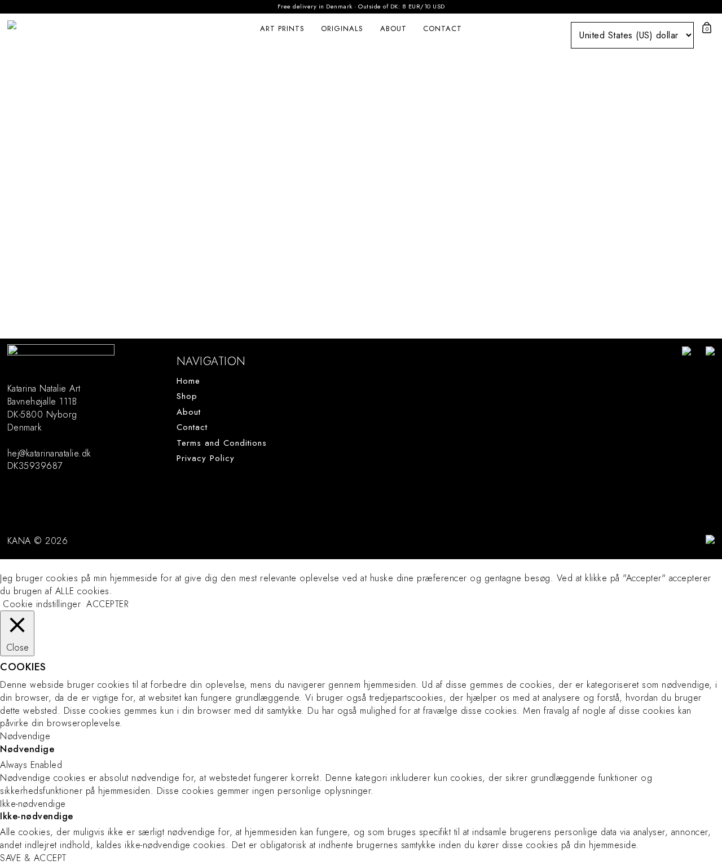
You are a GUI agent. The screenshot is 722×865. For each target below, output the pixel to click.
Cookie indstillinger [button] (42, 604)
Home (188, 381)
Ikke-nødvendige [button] (33, 803)
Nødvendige (27, 749)
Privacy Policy (206, 458)
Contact (442, 28)
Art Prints (282, 28)
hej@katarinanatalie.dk (49, 453)
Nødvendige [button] (25, 736)
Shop (187, 396)
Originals (342, 28)
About (393, 28)
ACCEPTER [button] (107, 604)
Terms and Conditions (222, 443)
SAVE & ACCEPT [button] (33, 857)
